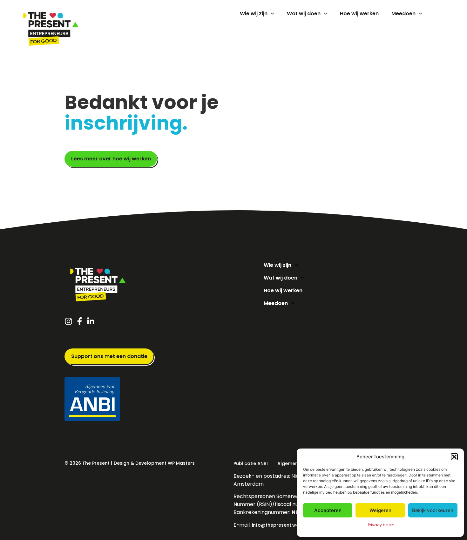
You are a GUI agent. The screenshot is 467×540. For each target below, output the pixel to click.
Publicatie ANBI (251, 463)
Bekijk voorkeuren (432, 510)
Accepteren (328, 510)
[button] (454, 457)
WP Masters (181, 463)
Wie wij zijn (253, 13)
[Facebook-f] (81, 321)
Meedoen (403, 13)
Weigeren (380, 510)
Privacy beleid (381, 525)
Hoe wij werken (359, 13)
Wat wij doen (304, 13)
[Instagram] (70, 321)
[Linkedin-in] (92, 321)
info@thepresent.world (279, 525)
